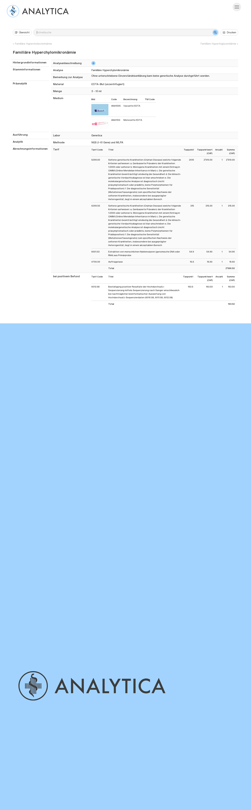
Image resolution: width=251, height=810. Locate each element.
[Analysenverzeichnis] (38, 11)
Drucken (231, 32)
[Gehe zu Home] (97, 686)
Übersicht (24, 32)
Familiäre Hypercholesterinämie (33, 43)
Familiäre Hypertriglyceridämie (218, 43)
